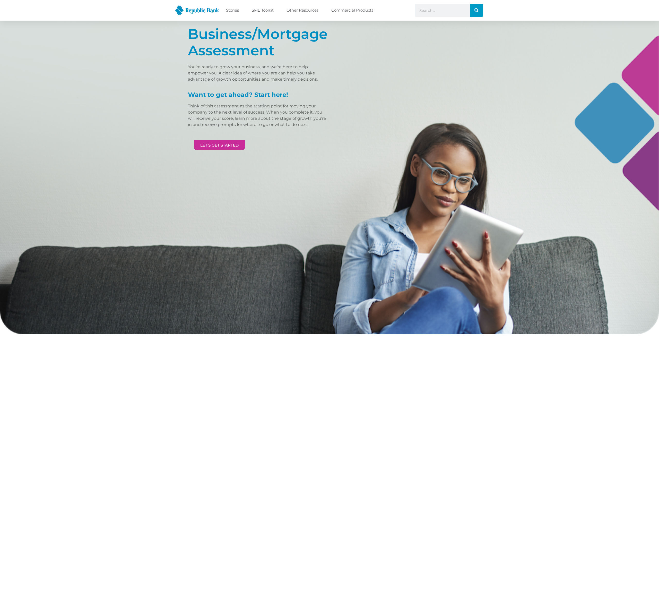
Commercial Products (352, 10)
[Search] (476, 10)
